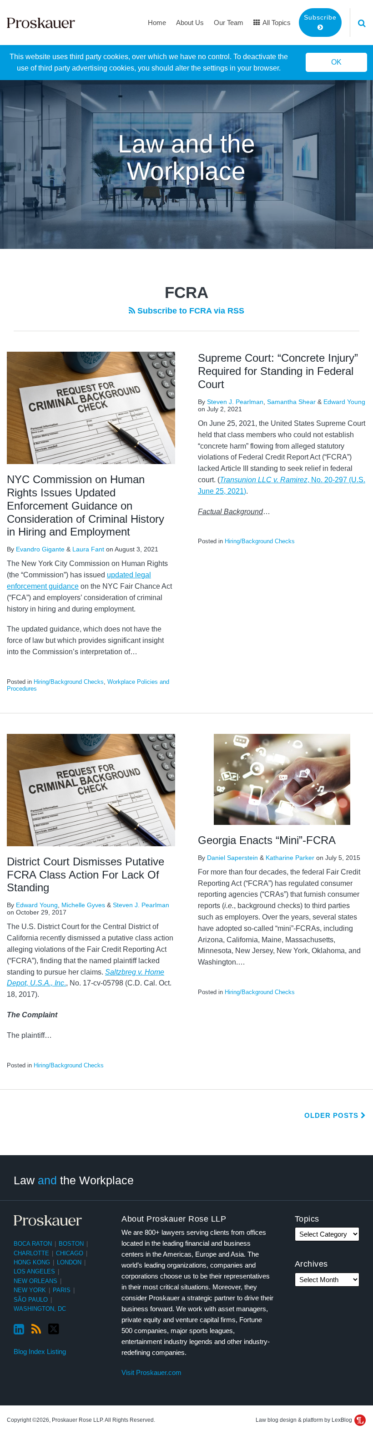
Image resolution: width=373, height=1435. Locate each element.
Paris (62, 1290)
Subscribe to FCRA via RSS (189, 310)
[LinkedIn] (19, 1329)
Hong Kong (32, 1262)
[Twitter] (53, 1329)
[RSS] (36, 1329)
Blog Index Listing (40, 1351)
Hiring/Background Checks (69, 681)
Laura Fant (88, 549)
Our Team (228, 22)
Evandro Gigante (40, 549)
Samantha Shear (291, 401)
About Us (190, 22)
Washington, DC (40, 1308)
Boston (71, 1243)
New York (30, 1290)
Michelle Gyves (83, 905)
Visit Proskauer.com (151, 1372)
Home (157, 22)
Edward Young (344, 401)
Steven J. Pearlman (235, 401)
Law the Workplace (74, 1180)
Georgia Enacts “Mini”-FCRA (267, 840)
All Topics (276, 22)
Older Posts (332, 1115)
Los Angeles (34, 1271)
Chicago (69, 1253)
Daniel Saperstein (232, 857)
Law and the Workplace (186, 158)
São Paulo (31, 1299)
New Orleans (35, 1281)
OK (336, 62)
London (69, 1262)
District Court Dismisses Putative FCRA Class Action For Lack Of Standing (85, 874)
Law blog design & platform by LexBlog (304, 1420)
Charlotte (31, 1253)
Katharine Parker (290, 857)
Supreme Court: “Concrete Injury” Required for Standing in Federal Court (278, 371)
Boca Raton (33, 1243)
